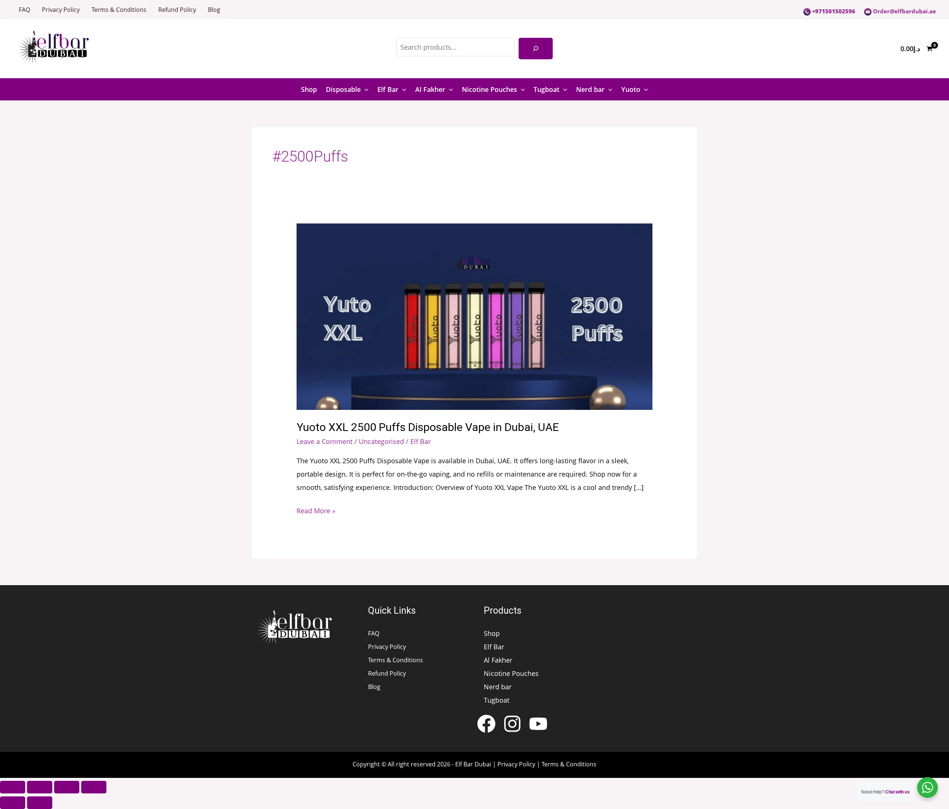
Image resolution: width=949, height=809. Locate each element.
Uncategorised (381, 441)
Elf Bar (388, 89)
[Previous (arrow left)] (12, 802)
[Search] (536, 48)
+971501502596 (833, 11)
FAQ (24, 10)
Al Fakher (430, 89)
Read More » (316, 509)
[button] (364, 89)
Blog (214, 10)
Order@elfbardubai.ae (904, 11)
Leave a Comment (325, 441)
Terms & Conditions (119, 10)
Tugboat (546, 89)
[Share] (66, 787)
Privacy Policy (61, 10)
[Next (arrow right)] (39, 802)
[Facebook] (486, 723)
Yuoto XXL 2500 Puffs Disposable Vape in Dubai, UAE (428, 427)
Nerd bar (590, 89)
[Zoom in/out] (12, 787)
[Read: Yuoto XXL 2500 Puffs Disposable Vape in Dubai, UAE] (474, 315)
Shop (309, 89)
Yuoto (630, 89)
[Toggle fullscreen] (39, 787)
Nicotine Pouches (489, 89)
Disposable (343, 89)
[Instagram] (512, 723)
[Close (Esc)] (93, 787)
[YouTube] (538, 723)
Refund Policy (177, 10)
